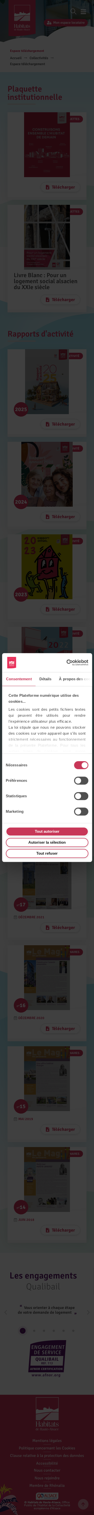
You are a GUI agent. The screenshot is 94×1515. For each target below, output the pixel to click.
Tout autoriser (47, 831)
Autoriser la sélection (47, 842)
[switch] (81, 781)
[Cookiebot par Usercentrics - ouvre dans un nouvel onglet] (66, 662)
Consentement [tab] (19, 679)
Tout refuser (47, 853)
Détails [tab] (45, 679)
